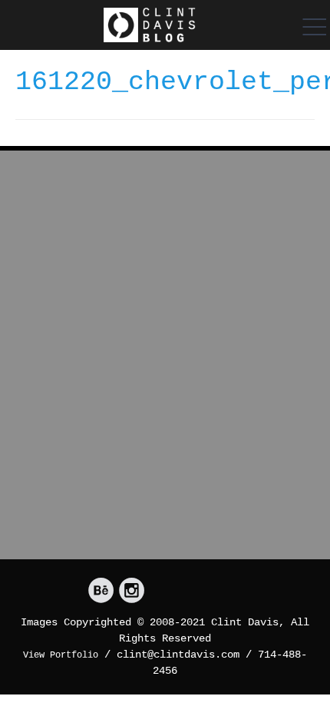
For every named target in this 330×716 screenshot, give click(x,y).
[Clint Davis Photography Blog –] (149, 25)
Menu (310, 27)
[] (101, 591)
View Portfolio (60, 655)
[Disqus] (165, 361)
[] (131, 591)
